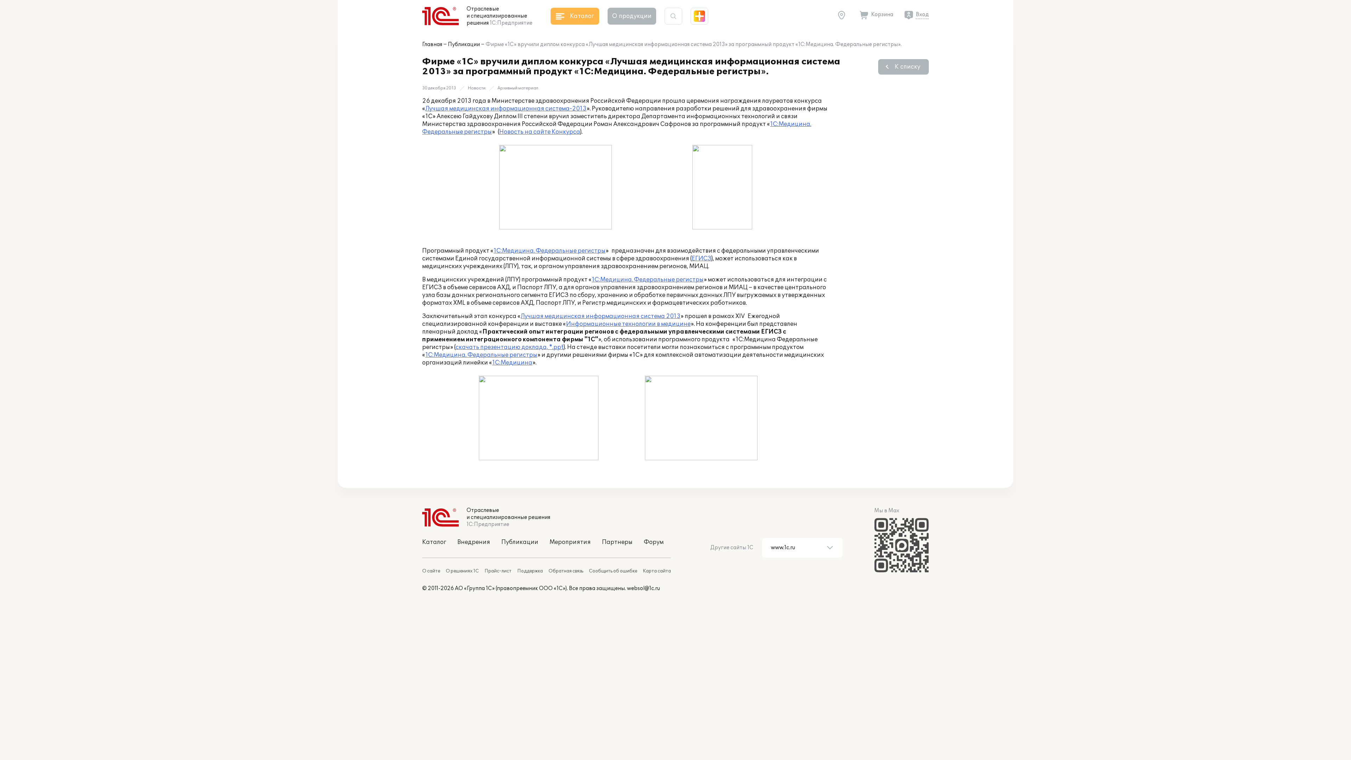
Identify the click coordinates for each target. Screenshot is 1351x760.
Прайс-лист (498, 571)
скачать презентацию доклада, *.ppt (510, 347)
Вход (922, 15)
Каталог (434, 542)
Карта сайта (657, 571)
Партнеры (617, 542)
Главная (432, 45)
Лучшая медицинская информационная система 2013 (600, 316)
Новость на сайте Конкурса (539, 131)
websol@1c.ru (643, 588)
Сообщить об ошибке (613, 571)
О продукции (632, 16)
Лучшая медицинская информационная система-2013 (505, 108)
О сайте (431, 571)
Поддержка (530, 571)
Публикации (464, 45)
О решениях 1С (462, 571)
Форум (654, 542)
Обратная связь (565, 571)
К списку (907, 66)
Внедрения (473, 542)
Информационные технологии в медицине (628, 324)
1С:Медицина (512, 362)
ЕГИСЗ (701, 258)
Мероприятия (570, 542)
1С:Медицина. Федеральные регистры (549, 250)
